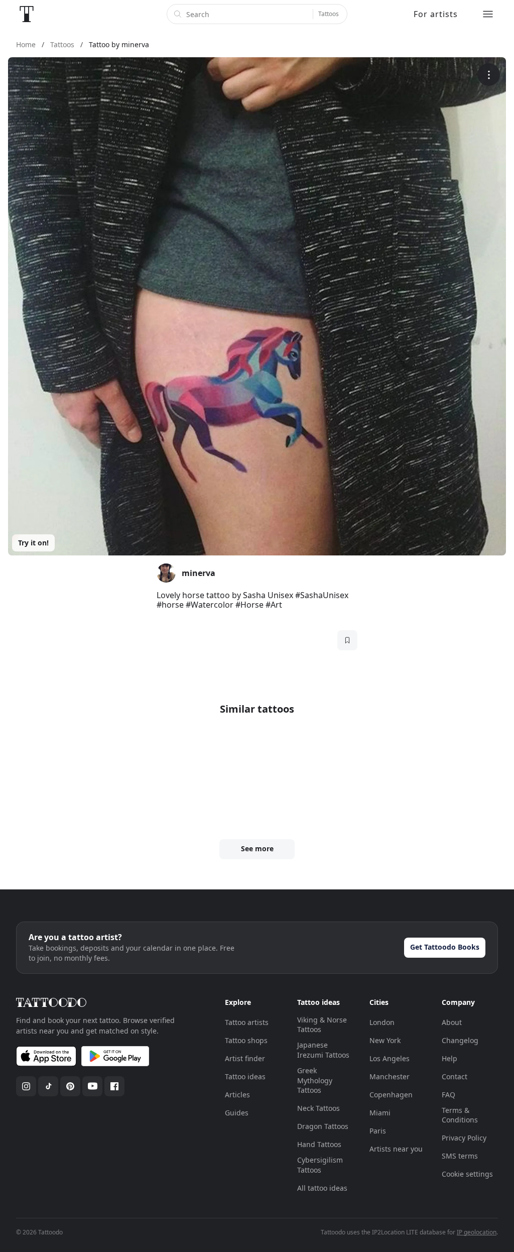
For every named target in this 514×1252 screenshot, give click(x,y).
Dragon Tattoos (322, 1126)
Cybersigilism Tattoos (320, 1165)
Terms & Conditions (460, 1115)
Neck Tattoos (318, 1108)
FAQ (448, 1094)
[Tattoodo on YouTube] (92, 1086)
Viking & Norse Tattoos (322, 1025)
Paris (377, 1130)
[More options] (488, 74)
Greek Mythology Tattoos (314, 1080)
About (452, 1022)
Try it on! (33, 542)
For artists (436, 14)
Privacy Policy (464, 1138)
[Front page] (26, 14)
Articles (237, 1094)
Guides (236, 1112)
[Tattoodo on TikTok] (48, 1086)
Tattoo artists (247, 1022)
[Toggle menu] (488, 14)
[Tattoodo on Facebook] (114, 1086)
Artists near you (396, 1149)
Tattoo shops (246, 1040)
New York (385, 1040)
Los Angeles (389, 1058)
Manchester (389, 1076)
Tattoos (328, 14)
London (382, 1022)
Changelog (460, 1040)
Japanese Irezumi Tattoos (323, 1050)
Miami (380, 1112)
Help (449, 1058)
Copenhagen (391, 1094)
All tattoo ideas (322, 1188)
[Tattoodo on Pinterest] (70, 1086)
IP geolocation (476, 1232)
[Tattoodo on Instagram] (26, 1086)
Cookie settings (467, 1174)
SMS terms (460, 1156)
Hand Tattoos (319, 1144)
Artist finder (245, 1058)
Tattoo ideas (245, 1076)
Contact (454, 1076)
